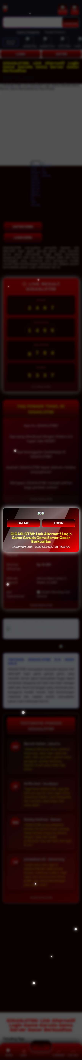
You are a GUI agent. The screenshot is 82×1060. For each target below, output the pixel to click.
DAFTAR (23, 523)
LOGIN (58, 523)
